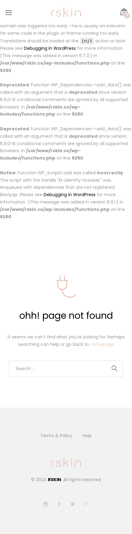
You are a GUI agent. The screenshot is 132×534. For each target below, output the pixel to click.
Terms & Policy (56, 436)
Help (87, 436)
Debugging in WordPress (50, 48)
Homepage (102, 344)
